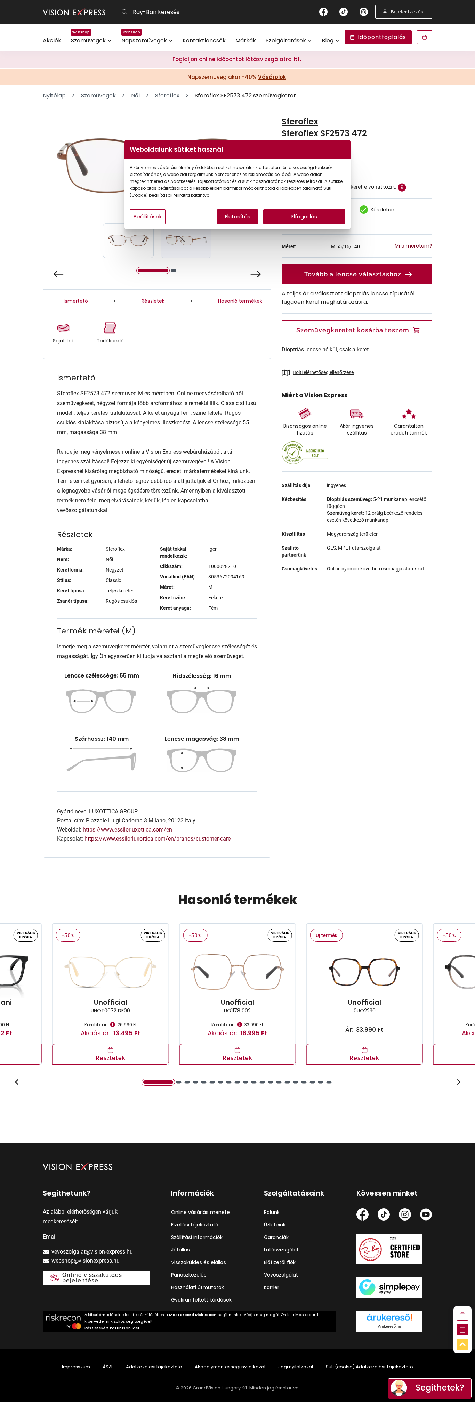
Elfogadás (304, 216)
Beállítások (148, 216)
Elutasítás (237, 216)
